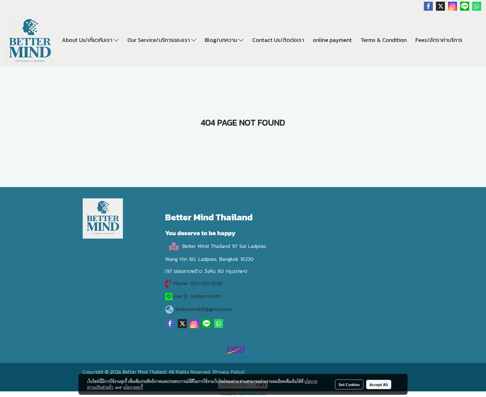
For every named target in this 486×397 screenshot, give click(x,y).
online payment (332, 40)
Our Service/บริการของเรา (159, 40)
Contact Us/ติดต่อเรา (278, 40)
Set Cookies (349, 384)
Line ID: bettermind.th (196, 296)
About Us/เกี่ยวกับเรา (88, 40)
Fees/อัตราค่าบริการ (438, 40)
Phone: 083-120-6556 (198, 283)
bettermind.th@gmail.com (204, 309)
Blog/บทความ (221, 40)
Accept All (379, 384)
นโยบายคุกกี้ (133, 387)
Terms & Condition (384, 40)
